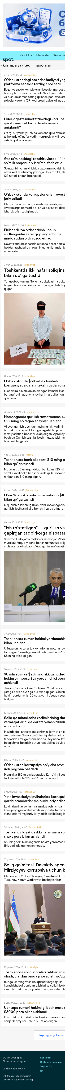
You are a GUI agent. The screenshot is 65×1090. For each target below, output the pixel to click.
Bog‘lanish (45, 1057)
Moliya (29, 455)
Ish (41, 1070)
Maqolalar (42, 55)
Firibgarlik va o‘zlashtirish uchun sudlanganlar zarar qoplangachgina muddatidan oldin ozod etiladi (33, 234)
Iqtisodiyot (30, 189)
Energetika (29, 114)
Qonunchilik (29, 75)
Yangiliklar (26, 55)
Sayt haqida (46, 1066)
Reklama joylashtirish (51, 1062)
